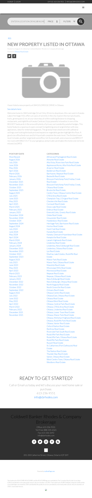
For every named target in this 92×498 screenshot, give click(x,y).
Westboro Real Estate (56, 362)
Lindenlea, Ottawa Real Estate (60, 248)
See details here (14, 109)
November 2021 (16, 315)
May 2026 (13, 168)
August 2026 (14, 159)
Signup (10, 2)
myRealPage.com (49, 471)
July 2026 (13, 162)
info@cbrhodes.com (46, 397)
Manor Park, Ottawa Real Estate (60, 262)
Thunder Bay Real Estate (57, 354)
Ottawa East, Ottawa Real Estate (61, 295)
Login (18, 2)
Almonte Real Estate (55, 159)
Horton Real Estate (55, 226)
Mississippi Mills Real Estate (59, 268)
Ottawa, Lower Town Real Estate (60, 312)
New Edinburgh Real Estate (58, 279)
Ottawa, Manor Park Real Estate (60, 315)
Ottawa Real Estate (21, 52)
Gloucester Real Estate (57, 218)
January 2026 (15, 179)
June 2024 (13, 232)
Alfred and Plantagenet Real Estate (62, 157)
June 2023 (13, 265)
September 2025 (16, 190)
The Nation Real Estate (57, 351)
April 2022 (13, 304)
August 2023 (14, 259)
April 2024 (13, 237)
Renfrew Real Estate (55, 329)
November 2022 (16, 284)
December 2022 (16, 282)
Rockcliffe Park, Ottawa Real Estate (62, 337)
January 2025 (15, 212)
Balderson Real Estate (56, 171)
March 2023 (14, 273)
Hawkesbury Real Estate (57, 221)
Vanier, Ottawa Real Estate (58, 357)
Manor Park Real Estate (57, 259)
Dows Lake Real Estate (56, 207)
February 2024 (15, 243)
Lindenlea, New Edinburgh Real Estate (63, 246)
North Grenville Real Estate (59, 287)
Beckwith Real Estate (56, 176)
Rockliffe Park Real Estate (58, 340)
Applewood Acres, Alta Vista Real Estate (64, 165)
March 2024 (14, 240)
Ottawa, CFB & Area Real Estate (60, 307)
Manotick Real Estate (56, 265)
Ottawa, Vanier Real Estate (58, 323)
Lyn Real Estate (53, 251)
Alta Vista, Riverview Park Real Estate (63, 162)
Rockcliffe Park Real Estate (58, 334)
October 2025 (15, 187)
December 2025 (16, 182)
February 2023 (15, 276)
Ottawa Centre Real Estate (58, 293)
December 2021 (16, 312)
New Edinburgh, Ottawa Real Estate (62, 282)
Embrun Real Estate (55, 209)
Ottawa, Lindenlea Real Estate (60, 309)
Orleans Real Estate (55, 290)
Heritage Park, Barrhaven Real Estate (63, 223)
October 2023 (15, 254)
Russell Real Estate (55, 343)
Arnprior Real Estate (55, 168)
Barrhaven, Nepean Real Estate (60, 173)
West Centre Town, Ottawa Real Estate (63, 359)
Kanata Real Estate (55, 232)
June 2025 (13, 198)
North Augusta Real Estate (58, 284)
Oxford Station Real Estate (58, 326)
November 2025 (16, 184)
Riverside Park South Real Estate (61, 332)
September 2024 (16, 223)
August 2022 (14, 293)
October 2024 (15, 221)
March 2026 (14, 173)
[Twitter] (40, 442)
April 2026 (13, 171)
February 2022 (15, 309)
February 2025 (15, 209)
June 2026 (13, 165)
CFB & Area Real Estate (57, 196)
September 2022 (16, 290)
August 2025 (14, 193)
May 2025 (13, 201)
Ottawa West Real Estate (57, 301)
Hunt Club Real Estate (56, 229)
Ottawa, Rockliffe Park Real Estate (61, 320)
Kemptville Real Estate (56, 237)
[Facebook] (34, 442)
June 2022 (13, 298)
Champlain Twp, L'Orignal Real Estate (62, 198)
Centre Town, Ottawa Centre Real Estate (64, 193)
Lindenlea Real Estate (56, 243)
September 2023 (16, 257)
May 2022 (13, 301)
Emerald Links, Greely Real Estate (61, 212)
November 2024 (16, 218)
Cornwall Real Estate (56, 204)
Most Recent (14, 157)
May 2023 (13, 268)
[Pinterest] (52, 442)
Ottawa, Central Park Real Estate (61, 304)
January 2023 (15, 279)
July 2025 (13, 196)
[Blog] (58, 442)
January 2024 (15, 246)
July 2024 (13, 229)
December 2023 (16, 248)
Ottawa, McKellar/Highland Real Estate (64, 318)
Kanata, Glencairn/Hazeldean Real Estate (64, 234)
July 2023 (13, 262)
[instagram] (46, 442)
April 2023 (13, 270)
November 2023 (16, 251)
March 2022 (14, 307)
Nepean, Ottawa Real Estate (59, 276)
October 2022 (15, 287)
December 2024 (16, 215)
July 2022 (13, 295)
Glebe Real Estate (54, 215)
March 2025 (14, 207)
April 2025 (13, 204)
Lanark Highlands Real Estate (59, 240)
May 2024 (13, 234)
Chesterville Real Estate (57, 201)
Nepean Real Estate (55, 273)
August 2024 (14, 226)
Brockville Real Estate (56, 190)
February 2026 (15, 176)
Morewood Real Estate (57, 270)
